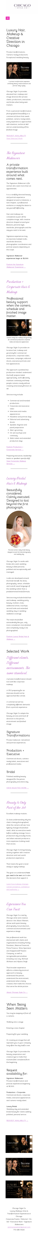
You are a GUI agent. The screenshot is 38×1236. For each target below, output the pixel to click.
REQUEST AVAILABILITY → (17, 1121)
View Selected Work (14, 138)
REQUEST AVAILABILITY (16, 136)
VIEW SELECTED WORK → (17, 788)
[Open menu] (8, 18)
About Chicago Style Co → (17, 992)
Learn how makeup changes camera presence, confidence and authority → (17, 887)
